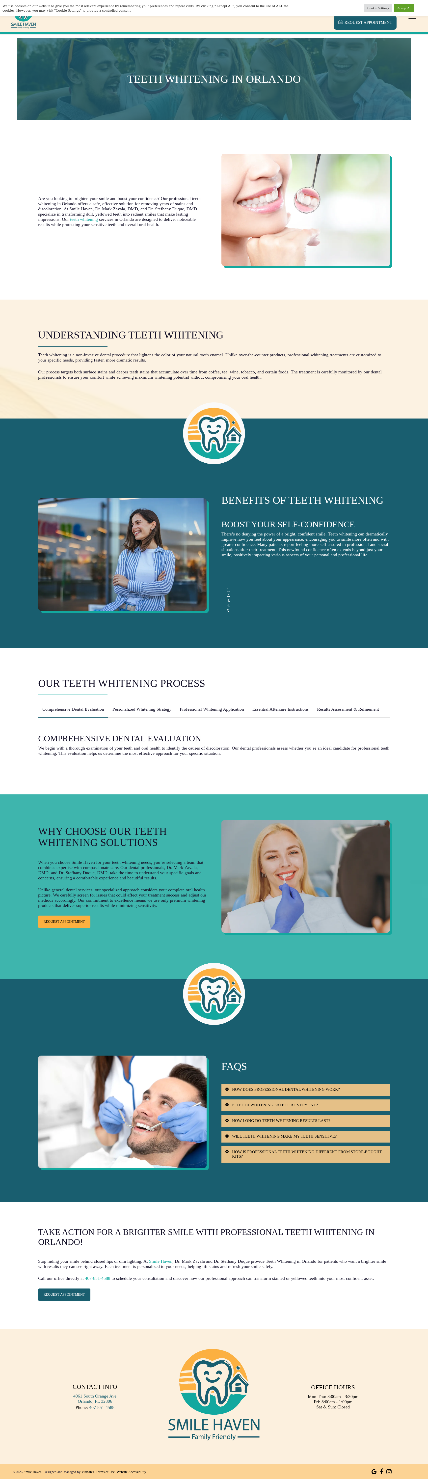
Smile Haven (160, 1261)
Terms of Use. (106, 1472)
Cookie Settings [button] (378, 8)
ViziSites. (88, 1472)
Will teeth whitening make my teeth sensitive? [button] (284, 1136)
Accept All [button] (404, 8)
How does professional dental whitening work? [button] (286, 1089)
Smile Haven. (33, 1472)
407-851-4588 (97, 1278)
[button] (412, 16)
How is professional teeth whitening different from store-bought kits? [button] (307, 1154)
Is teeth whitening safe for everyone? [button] (275, 1105)
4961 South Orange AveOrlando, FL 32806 (94, 1399)
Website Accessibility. (132, 1472)
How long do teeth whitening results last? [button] (281, 1121)
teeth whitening (84, 219)
